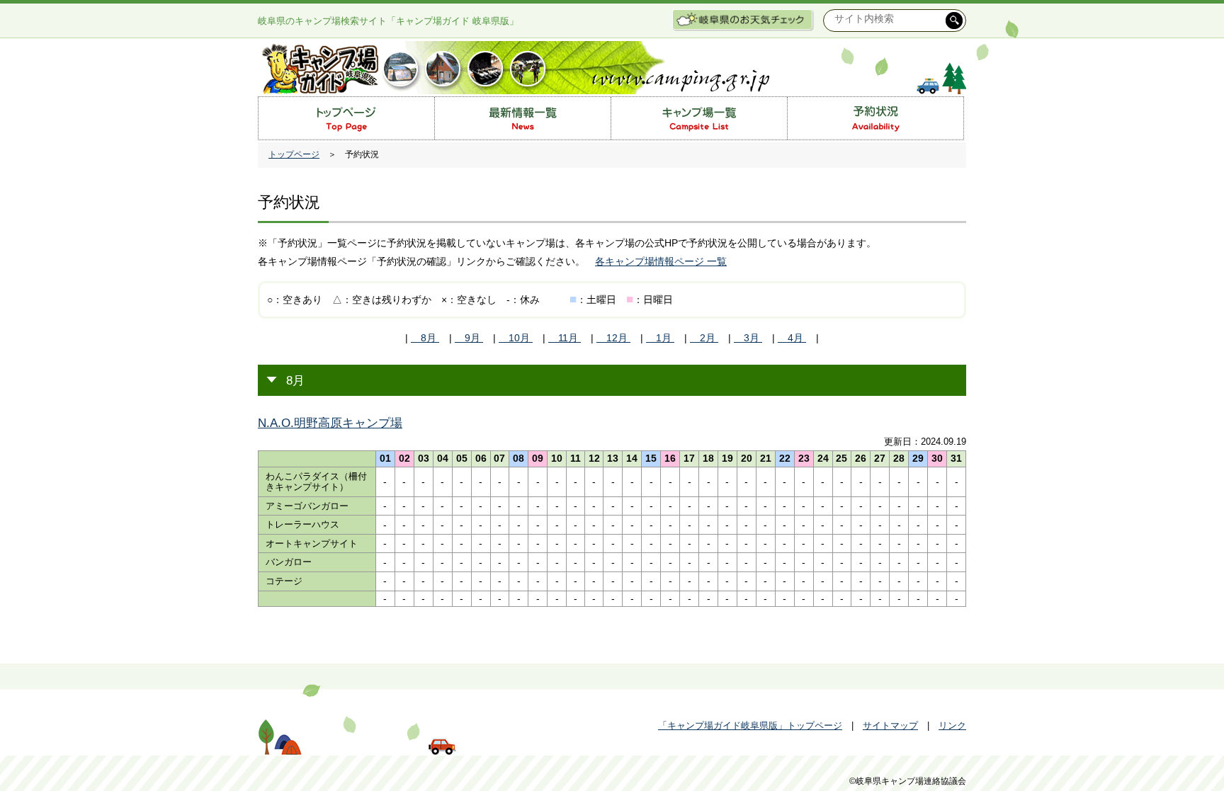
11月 (564, 337)
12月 (613, 337)
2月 (704, 337)
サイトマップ (890, 725)
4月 (792, 337)
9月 (469, 337)
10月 (516, 337)
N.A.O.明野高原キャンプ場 (330, 423)
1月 (660, 337)
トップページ (293, 154)
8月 (425, 337)
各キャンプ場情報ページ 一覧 (661, 261)
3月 (748, 337)
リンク (952, 725)
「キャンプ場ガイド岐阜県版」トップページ (750, 725)
